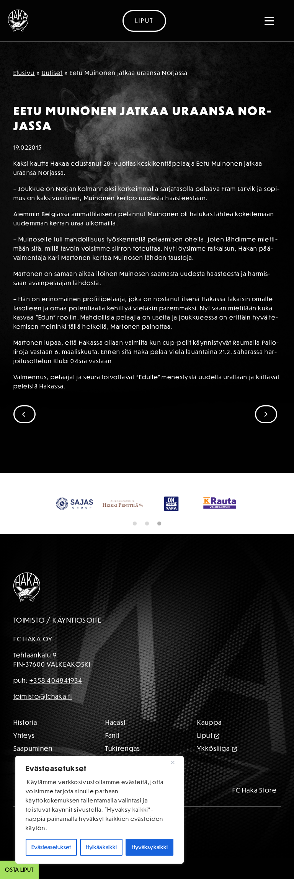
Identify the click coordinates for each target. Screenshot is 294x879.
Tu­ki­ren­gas (122, 748)
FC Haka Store (254, 790)
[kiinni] (175, 762)
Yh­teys (24, 735)
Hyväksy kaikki (150, 847)
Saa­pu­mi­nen (33, 748)
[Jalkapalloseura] (18, 21)
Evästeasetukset (51, 847)
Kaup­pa (209, 722)
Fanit (112, 735)
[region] (99, 810)
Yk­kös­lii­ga (213, 748)
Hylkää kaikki (101, 847)
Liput (144, 20)
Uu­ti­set (52, 73)
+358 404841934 (55, 680)
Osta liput (19, 869)
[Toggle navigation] (269, 21)
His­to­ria (25, 722)
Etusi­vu (24, 73)
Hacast (115, 722)
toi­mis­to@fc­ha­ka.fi (42, 696)
